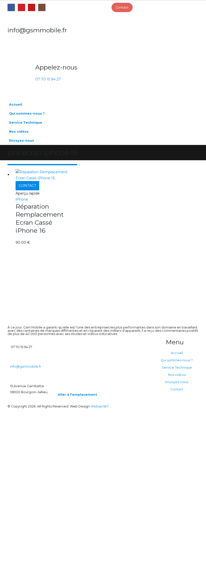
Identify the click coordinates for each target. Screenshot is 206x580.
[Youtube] (31, 7)
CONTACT (27, 185)
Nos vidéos (19, 131)
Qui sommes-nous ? (27, 113)
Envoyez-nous (21, 140)
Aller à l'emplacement (77, 394)
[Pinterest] (21, 7)
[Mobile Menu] (38, 93)
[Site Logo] (21, 53)
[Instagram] (41, 7)
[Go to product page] (44, 175)
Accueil (15, 104)
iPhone (22, 199)
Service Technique (25, 122)
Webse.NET (99, 406)
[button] (193, 121)
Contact (176, 389)
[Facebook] (11, 7)
